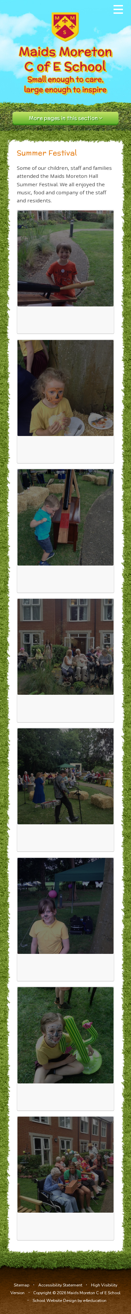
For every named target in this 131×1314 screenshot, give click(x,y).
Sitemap (21, 1285)
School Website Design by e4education (69, 1300)
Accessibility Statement (60, 1285)
